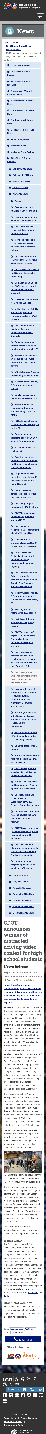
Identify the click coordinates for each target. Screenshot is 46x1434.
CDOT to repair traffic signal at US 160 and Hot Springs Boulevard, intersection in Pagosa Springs (23, 639)
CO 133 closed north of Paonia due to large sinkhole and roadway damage (25, 259)
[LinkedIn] (35, 1395)
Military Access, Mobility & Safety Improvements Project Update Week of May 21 (24, 598)
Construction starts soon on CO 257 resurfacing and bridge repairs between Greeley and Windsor (24, 462)
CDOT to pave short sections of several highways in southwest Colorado (22, 331)
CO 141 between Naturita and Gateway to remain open (25, 373)
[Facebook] (5, 1395)
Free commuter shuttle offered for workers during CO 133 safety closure (24, 736)
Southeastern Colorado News (20, 102)
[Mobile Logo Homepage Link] (23, 6)
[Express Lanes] (8, 1379)
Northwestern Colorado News (20, 112)
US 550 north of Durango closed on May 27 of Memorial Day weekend (24, 542)
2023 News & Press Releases (20, 46)
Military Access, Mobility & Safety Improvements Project (24, 385)
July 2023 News (20, 882)
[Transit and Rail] (23, 1379)
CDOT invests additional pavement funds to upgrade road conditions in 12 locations (24, 833)
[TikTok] (23, 1395)
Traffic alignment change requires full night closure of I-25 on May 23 (25, 758)
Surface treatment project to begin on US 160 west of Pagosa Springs (24, 437)
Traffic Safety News (20, 139)
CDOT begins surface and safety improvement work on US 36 (23, 516)
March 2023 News (21, 181)
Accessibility (10, 1418)
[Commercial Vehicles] (17, 1384)
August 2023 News (21, 888)
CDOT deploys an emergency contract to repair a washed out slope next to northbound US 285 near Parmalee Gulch (24, 659)
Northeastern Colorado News (20, 122)
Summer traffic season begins (24, 747)
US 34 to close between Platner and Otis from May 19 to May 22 (25, 424)
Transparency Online (14, 1425)
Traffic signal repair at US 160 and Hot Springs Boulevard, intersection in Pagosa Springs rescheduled (23, 719)
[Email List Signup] (41, 1395)
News (15, 43)
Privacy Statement (29, 1418)
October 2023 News (22, 900)
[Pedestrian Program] (11, 1384)
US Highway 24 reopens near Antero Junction (24, 301)
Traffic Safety (30, 1329)
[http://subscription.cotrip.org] (23, 1355)
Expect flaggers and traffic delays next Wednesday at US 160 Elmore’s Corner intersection (25, 800)
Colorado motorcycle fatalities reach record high (24, 209)
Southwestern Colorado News (20, 131)
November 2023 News (23, 907)
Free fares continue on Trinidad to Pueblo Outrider (24, 218)
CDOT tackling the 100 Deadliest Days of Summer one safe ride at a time (24, 772)
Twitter (7, 1296)
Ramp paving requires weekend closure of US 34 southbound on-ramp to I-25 (24, 345)
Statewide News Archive (22, 152)
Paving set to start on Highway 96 (23, 449)
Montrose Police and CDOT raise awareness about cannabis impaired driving (23, 245)
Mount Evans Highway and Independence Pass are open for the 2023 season (24, 785)
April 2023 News (20, 188)
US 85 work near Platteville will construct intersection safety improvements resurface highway (23, 560)
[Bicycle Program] (16, 1379)
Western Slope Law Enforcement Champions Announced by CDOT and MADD (23, 409)
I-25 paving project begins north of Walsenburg (24, 505)
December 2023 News (23, 913)
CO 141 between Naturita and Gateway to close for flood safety (25, 273)
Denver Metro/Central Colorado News (19, 93)
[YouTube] (29, 1395)
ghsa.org (24, 1289)
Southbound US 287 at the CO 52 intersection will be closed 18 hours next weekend (24, 288)
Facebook (33, 1292)
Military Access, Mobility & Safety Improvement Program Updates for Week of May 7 (24, 314)
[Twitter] (11, 1395)
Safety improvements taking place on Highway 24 (24, 396)
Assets (17, 201)
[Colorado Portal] (22, 1431)
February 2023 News (22, 175)
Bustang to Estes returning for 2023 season (23, 611)
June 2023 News (20, 875)
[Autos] (5, 1384)
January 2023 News (22, 169)
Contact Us (13, 1389)
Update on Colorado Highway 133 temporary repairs (22, 622)
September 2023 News (23, 894)
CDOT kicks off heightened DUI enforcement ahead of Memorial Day (25, 529)
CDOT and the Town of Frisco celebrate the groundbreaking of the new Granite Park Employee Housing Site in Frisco (24, 580)
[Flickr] (5, 1401)
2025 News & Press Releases (18, 83)
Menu (41, 17)
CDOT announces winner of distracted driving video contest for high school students (24, 677)
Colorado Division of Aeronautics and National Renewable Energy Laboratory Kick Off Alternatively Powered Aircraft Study (23, 697)
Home (7, 43)
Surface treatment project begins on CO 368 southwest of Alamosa (23, 864)
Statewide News (18, 146)
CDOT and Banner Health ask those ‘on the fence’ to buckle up (22, 230)
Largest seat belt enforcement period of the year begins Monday (23, 493)
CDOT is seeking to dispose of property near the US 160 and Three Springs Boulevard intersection (24, 850)
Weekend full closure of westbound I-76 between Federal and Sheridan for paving (24, 360)
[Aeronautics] (29, 1379)
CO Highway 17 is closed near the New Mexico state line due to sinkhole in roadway (25, 816)
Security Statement (13, 1422)
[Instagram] (17, 1395)
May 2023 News (13, 50)
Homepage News (16, 1329)
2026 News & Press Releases (18, 73)
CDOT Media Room (20, 65)
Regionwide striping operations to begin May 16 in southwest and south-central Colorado (24, 479)
